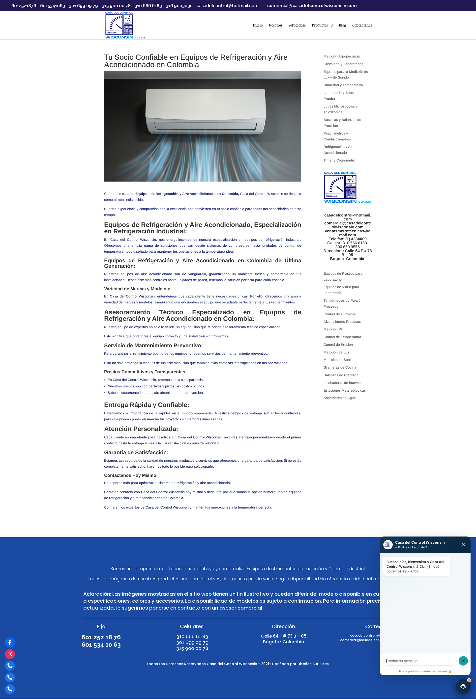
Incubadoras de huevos (342, 383)
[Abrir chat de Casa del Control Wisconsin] (463, 686)
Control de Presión (338, 345)
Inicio (258, 25)
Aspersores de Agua (340, 398)
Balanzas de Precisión (341, 375)
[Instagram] (10, 654)
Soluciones (297, 25)
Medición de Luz (336, 352)
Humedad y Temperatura (343, 85)
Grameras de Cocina (340, 367)
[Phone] (10, 666)
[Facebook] (10, 642)
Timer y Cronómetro (339, 160)
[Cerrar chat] (463, 545)
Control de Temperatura (342, 337)
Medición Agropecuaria (342, 56)
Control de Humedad (340, 314)
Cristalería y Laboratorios (343, 64)
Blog (342, 25)
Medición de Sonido (339, 360)
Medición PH (333, 329)
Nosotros (275, 25)
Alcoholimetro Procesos (342, 321)
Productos (320, 25)
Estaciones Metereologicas (345, 390)
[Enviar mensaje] (463, 661)
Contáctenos (362, 25)
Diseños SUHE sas (314, 663)
